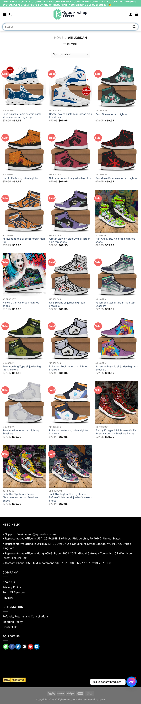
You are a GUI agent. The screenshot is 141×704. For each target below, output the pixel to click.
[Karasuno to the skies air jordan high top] (24, 211)
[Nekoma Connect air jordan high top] (70, 150)
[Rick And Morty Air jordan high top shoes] (116, 211)
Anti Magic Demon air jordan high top (116, 178)
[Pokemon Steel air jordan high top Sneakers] (116, 274)
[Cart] (136, 14)
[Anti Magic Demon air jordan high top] (116, 150)
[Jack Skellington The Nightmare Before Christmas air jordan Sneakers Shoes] (70, 466)
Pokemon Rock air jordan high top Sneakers (68, 368)
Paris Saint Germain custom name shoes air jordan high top (22, 115)
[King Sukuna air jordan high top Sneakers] (70, 274)
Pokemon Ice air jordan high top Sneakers (21, 432)
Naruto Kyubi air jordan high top (21, 178)
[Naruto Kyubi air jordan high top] (24, 150)
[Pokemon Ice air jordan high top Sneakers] (24, 402)
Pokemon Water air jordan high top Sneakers (69, 432)
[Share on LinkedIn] (37, 647)
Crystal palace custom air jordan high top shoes (70, 115)
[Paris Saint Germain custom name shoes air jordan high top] (24, 86)
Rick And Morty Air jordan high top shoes (115, 240)
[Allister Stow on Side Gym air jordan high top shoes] (70, 211)
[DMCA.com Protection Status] (70, 680)
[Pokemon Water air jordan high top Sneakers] (70, 402)
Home (58, 38)
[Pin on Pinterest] (30, 647)
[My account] (131, 14)
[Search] (10, 14)
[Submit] (134, 26)
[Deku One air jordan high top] (116, 86)
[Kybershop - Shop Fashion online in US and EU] (70, 14)
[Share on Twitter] (18, 647)
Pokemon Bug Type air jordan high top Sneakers (22, 368)
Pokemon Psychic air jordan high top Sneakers (116, 368)
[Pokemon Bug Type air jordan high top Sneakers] (24, 338)
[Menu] (5, 14)
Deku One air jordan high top (111, 114)
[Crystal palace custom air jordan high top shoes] (70, 86)
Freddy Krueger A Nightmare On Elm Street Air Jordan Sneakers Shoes (116, 432)
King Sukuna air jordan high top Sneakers (67, 304)
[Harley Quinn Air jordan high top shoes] (24, 274)
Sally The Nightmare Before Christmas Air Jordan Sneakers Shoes (20, 497)
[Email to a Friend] (24, 647)
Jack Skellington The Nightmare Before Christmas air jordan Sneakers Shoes (70, 497)
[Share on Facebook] (12, 647)
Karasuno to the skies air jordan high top (24, 240)
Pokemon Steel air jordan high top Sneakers (115, 304)
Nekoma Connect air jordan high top (70, 178)
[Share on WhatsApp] (6, 647)
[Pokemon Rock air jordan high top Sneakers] (70, 338)
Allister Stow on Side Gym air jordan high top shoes (69, 240)
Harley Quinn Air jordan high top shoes (21, 304)
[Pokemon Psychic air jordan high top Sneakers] (116, 338)
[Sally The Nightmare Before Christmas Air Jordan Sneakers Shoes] (24, 466)
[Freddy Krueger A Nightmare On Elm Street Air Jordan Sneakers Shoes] (116, 402)
